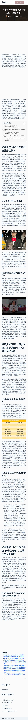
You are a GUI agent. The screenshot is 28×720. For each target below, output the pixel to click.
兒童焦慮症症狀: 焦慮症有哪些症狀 (13, 132)
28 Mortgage (5, 689)
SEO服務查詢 (20, 2)
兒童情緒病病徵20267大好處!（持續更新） (14, 656)
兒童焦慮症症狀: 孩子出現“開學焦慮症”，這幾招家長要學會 (14, 136)
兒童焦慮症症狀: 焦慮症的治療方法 (11, 133)
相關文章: (7, 140)
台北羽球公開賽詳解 (7, 702)
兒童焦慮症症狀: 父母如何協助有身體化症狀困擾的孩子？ (16, 139)
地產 (21, 16)
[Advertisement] (14, 38)
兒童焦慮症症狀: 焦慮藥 (9, 126)
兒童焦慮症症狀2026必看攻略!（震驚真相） (14, 655)
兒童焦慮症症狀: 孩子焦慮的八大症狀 (13, 127)
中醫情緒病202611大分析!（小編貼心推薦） (14, 665)
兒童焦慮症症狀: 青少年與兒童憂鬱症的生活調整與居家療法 (14, 130)
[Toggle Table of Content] (23, 123)
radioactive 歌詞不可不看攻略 (9, 711)
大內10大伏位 (5, 705)
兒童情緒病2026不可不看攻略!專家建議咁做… (15, 667)
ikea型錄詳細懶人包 (7, 708)
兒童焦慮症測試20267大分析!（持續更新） (14, 658)
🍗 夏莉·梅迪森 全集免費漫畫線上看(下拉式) (14, 674)
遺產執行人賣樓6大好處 (7, 700)
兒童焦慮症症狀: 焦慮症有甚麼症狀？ (10, 125)
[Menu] (25, 2)
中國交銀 (5, 2)
